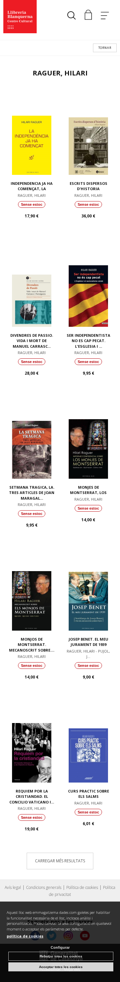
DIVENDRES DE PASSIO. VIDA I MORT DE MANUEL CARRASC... (31, 341)
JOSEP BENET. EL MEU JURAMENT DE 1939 (88, 642)
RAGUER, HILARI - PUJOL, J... (88, 654)
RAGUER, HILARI (32, 195)
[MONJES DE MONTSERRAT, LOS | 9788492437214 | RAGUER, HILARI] (88, 435)
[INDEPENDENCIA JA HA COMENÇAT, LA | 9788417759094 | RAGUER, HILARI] (31, 131)
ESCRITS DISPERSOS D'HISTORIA (88, 186)
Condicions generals (43, 887)
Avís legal (13, 887)
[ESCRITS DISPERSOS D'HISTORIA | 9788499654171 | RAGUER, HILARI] (88, 131)
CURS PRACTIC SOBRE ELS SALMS (88, 794)
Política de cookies (82, 887)
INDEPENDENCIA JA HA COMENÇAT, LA (32, 186)
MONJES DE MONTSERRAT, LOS (88, 490)
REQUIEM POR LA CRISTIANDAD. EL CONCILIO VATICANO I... (31, 796)
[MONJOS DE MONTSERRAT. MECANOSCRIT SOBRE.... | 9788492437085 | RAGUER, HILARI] (31, 587)
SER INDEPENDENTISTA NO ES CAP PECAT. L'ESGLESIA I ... (88, 341)
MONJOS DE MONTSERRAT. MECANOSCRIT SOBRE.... (31, 645)
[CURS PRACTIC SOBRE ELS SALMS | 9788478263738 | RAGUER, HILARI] (88, 739)
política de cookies (25, 935)
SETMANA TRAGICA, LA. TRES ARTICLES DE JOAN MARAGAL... (31, 493)
